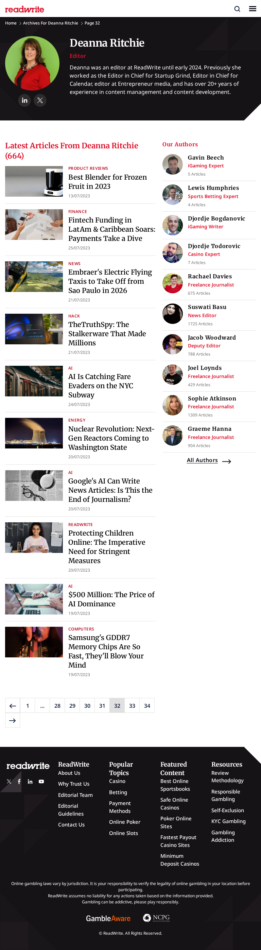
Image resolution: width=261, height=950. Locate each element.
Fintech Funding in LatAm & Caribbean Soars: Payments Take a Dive (111, 229)
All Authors (202, 460)
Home (11, 23)
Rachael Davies (210, 276)
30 (87, 705)
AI (70, 368)
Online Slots (123, 833)
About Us (69, 772)
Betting (118, 792)
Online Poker (124, 821)
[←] (12, 705)
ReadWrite (80, 524)
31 (102, 705)
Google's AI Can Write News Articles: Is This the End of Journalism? (110, 490)
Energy (76, 420)
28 (57, 705)
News (74, 263)
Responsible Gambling (225, 795)
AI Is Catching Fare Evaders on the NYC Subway (100, 385)
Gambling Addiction (223, 836)
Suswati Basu (207, 307)
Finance (77, 211)
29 (72, 705)
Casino (117, 780)
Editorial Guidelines (71, 809)
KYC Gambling (228, 821)
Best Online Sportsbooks (175, 784)
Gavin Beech (206, 157)
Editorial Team (75, 794)
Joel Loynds (205, 367)
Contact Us (71, 824)
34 (147, 705)
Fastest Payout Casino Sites (178, 841)
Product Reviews (88, 168)
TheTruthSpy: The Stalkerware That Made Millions (107, 333)
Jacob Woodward (212, 337)
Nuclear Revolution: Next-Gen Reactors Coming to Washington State (111, 438)
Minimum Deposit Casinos (179, 859)
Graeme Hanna (210, 428)
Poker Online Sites (176, 822)
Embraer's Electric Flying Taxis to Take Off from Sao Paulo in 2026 (110, 281)
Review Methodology (227, 776)
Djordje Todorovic (214, 246)
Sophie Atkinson (212, 398)
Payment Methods (120, 807)
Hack (74, 316)
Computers (81, 629)
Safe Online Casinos (174, 803)
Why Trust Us (73, 783)
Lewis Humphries (213, 187)
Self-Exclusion (227, 810)
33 (132, 705)
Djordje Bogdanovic (216, 218)
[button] (237, 8)
